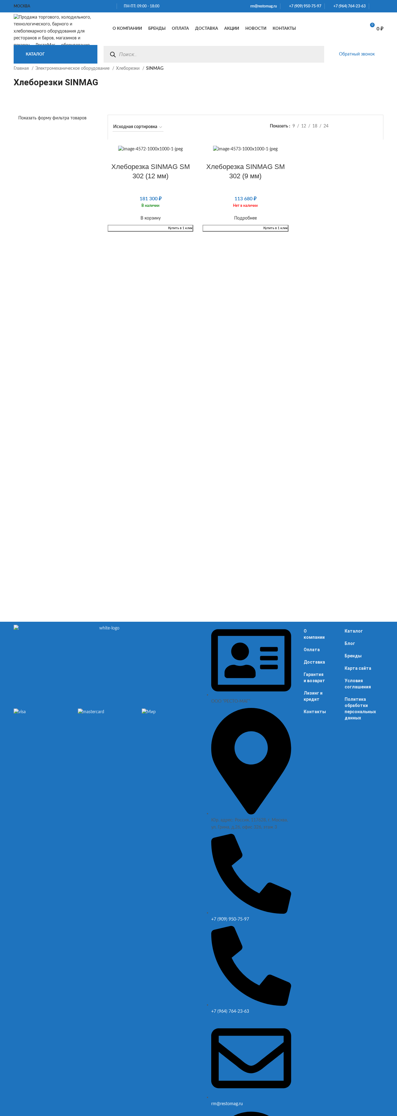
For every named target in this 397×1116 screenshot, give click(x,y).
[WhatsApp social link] (374, 6)
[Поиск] (113, 54)
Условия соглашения (358, 683)
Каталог (354, 631)
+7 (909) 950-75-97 (303, 6)
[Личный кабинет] (324, 29)
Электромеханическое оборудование (73, 68)
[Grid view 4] (375, 127)
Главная (22, 68)
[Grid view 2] (356, 127)
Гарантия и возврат (314, 677)
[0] (354, 29)
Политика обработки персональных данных (360, 708)
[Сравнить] (338, 29)
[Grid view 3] (365, 127)
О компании (314, 634)
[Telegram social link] (381, 6)
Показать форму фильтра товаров (52, 118)
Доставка (314, 662)
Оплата (312, 649)
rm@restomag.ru (262, 6)
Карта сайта (358, 668)
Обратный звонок (357, 54)
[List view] (346, 127)
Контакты (315, 711)
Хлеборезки (128, 68)
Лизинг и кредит (313, 696)
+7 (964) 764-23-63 (348, 6)
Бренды (353, 655)
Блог (350, 643)
